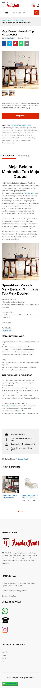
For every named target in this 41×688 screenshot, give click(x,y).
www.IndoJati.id (9, 406)
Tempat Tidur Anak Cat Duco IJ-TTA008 (30, 496)
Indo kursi (26, 130)
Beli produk (20, 116)
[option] (10, 489)
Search (36, 12)
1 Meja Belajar (7, 330)
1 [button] (18, 511)
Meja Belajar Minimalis (16, 135)
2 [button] (20, 511)
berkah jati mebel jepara (23, 128)
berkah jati (10, 128)
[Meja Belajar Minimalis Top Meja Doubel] (4, 43)
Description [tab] (8, 155)
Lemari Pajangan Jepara (21, 133)
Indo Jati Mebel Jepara (13, 130)
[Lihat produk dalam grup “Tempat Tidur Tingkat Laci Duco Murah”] (8, 492)
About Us (5, 652)
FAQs (4, 658)
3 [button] (22, 511)
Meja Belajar (26, 125)
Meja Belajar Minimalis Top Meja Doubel (16, 140)
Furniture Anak (15, 125)
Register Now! (23, 459)
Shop (3, 662)
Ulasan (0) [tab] (23, 155)
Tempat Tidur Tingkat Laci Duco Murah (9, 496)
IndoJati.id (10, 38)
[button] (28, 492)
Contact (4, 655)
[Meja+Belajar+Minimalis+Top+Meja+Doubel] (9, 43)
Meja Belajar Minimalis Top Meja (24, 138)
